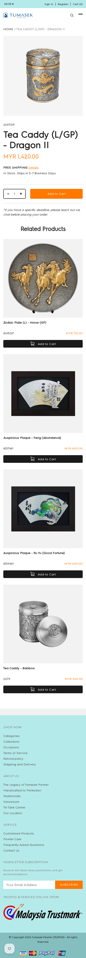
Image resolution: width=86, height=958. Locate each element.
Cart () (78, 4)
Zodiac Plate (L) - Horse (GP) (24, 322)
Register (63, 4)
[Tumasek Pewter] (18, 15)
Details (33, 167)
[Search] (71, 15)
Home (8, 29)
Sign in (49, 4)
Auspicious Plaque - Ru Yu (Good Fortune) (34, 553)
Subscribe (69, 885)
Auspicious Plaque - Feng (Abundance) (32, 438)
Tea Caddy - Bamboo (19, 668)
